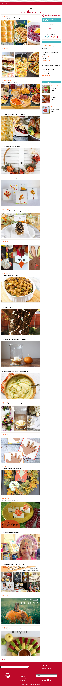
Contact (23, 676)
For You (53, 95)
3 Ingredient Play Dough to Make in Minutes (51, 53)
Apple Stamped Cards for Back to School (55, 109)
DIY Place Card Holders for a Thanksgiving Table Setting (16, 211)
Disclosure (23, 678)
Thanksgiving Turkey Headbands (10, 532)
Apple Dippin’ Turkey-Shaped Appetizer (12, 629)
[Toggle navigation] (60, 3)
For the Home (5, 144)
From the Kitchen (6, 16)
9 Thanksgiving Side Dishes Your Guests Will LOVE (14, 18)
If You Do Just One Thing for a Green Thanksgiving (14, 597)
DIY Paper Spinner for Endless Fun (50, 58)
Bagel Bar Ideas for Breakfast (10, 82)
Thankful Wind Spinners (8, 307)
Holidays (4, 563)
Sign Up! (51, 28)
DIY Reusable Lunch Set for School (54, 99)
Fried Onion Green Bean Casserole (11, 275)
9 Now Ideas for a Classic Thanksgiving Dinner (14, 114)
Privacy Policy (23, 680)
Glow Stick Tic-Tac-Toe (48, 73)
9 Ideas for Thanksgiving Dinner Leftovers (12, 50)
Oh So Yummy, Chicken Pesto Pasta (51, 66)
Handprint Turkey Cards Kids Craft (10, 436)
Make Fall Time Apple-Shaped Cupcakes (49, 78)
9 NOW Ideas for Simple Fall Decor (11, 146)
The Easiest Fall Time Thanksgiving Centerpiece (14, 339)
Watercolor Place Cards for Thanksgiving (12, 179)
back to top (38, 684)
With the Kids (5, 177)
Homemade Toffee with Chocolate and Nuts (51, 47)
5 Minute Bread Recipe (48, 69)
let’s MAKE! (47, 679)
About (23, 673)
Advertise (23, 674)
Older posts (6, 659)
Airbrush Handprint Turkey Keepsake (11, 468)
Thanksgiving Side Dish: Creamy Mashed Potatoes (15, 371)
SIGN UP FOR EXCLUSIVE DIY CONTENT (46, 672)
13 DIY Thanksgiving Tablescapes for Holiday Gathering (16, 404)
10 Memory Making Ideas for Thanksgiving (13, 564)
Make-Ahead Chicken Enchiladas (50, 62)
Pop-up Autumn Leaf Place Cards (10, 500)
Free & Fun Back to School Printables (55, 89)
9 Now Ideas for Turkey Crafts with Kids (12, 243)
